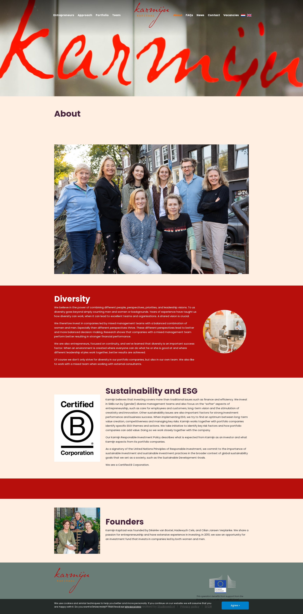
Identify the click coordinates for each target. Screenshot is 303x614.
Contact (214, 15)
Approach (85, 15)
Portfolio (102, 15)
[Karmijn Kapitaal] (151, 15)
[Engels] (249, 15)
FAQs (189, 15)
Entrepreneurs (63, 15)
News (200, 15)
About (177, 15)
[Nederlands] (243, 15)
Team (116, 15)
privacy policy (133, 606)
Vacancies (231, 15)
